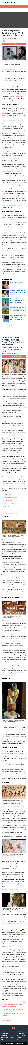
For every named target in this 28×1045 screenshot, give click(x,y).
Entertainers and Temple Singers (14, 510)
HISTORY (9, 1020)
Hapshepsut (7, 466)
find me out (22, 120)
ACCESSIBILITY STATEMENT (7, 1037)
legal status (8, 385)
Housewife (8, 494)
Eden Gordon (7, 353)
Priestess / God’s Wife (11, 513)
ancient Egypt (10, 378)
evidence (4, 736)
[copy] (11, 41)
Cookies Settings (20, 1039)
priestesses (16, 916)
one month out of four (11, 964)
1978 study (18, 96)
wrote (20, 977)
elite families (22, 580)
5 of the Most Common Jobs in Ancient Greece (14, 1014)
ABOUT (2, 1031)
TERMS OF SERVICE (21, 1035)
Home (3, 326)
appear (7, 636)
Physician (7, 507)
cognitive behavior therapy (8, 222)
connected (4, 866)
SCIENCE (9, 326)
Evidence (4, 806)
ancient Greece (5, 398)
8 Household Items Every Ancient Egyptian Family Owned (12, 1005)
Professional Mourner (11, 497)
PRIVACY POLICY (20, 1033)
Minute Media (11, 1043)
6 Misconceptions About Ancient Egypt (14, 1002)
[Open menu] (2, 2)
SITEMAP (19, 1037)
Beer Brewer (8, 501)
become (15, 884)
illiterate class (19, 446)
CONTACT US (20, 1031)
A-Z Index (3, 1039)
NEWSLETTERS (4, 1033)
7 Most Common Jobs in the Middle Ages (13, 1010)
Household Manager (11, 504)
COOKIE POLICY (4, 1035)
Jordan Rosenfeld (8, 38)
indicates (14, 408)
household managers (21, 767)
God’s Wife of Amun (19, 932)
